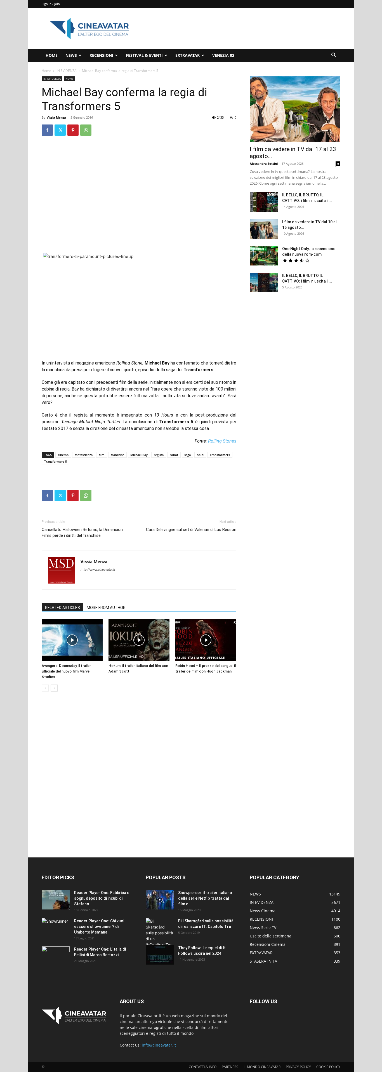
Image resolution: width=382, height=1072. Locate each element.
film (102, 455)
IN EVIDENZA (66, 70)
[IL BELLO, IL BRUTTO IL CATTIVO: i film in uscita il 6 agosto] (264, 282)
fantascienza (84, 455)
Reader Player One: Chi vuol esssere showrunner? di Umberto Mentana (99, 926)
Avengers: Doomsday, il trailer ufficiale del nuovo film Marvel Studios (66, 671)
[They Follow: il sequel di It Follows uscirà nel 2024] (160, 955)
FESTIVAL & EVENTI (144, 55)
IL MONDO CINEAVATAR (262, 1066)
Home (46, 70)
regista (159, 455)
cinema (63, 455)
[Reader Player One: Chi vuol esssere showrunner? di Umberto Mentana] (56, 928)
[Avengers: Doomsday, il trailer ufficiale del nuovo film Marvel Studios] (72, 640)
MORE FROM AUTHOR (106, 607)
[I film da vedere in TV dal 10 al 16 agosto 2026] (264, 229)
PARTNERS (230, 1066)
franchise (117, 455)
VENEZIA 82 (223, 55)
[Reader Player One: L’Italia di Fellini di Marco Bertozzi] (56, 956)
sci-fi (200, 455)
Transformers (220, 455)
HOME (52, 55)
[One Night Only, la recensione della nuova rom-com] (264, 255)
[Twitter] (60, 130)
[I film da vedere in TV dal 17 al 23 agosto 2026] (295, 109)
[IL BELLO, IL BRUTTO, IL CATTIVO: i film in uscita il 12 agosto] (264, 202)
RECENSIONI (101, 55)
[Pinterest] (73, 130)
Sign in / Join (51, 4)
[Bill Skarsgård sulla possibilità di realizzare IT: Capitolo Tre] (160, 933)
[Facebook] (47, 130)
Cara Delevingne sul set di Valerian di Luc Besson (191, 529)
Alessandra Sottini (264, 163)
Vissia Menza (56, 117)
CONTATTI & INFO (202, 1066)
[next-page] (54, 688)
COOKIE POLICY (328, 1066)
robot (174, 455)
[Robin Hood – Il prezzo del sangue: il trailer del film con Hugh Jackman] (205, 640)
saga (187, 455)
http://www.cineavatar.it (98, 570)
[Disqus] (139, 775)
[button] (333, 55)
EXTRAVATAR (187, 55)
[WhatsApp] (85, 130)
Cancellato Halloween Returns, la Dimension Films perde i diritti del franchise (82, 532)
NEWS (71, 55)
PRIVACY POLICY (298, 1066)
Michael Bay (139, 455)
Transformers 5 (55, 461)
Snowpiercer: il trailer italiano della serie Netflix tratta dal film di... (205, 898)
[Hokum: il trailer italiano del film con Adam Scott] (139, 640)
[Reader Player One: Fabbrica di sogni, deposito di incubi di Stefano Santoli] (56, 899)
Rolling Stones (222, 441)
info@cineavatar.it (159, 1045)
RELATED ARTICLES (62, 607)
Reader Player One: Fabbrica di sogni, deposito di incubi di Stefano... (102, 898)
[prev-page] (45, 688)
